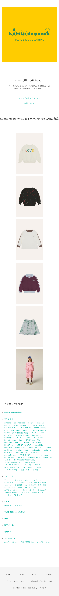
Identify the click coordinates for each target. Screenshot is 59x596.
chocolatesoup (40, 428)
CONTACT (49, 575)
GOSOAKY (30, 438)
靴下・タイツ (30, 488)
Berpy (30, 423)
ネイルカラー (43, 490)
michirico (8, 450)
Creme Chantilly (39, 430)
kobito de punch (11, 443)
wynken (21, 467)
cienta (26, 430)
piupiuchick (9, 457)
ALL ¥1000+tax (11, 542)
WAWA (37, 465)
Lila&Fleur (8, 445)
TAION (7, 460)
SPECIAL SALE (11, 538)
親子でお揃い (9, 525)
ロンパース (21, 483)
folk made (36, 435)
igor (21, 440)
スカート (37, 480)
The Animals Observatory (24, 460)
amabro (7, 423)
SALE (6, 502)
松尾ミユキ (25, 470)
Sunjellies (47, 457)
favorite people (22, 435)
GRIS (40, 438)
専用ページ (8, 532)
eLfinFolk (8, 435)
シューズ (8, 485)
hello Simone (10, 440)
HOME (8, 575)
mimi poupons (22, 450)
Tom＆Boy (27, 465)
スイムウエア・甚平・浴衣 (36, 485)
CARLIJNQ (26, 428)
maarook (8, 448)
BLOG (34, 575)
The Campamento (12, 462)
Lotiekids (39, 445)
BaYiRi (7, 425)
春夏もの (18, 505)
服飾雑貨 (18, 485)
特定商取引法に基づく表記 (42, 581)
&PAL (39, 467)
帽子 (20, 488)
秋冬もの (8, 505)
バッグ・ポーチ (28, 490)
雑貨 (6, 519)
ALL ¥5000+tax (43, 542)
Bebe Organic (39, 425)
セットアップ (37, 492)
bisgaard (40, 423)
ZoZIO (30, 467)
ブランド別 (8, 419)
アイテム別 (8, 476)
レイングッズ (9, 488)
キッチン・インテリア (13, 495)
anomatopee (19, 423)
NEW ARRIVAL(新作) (13, 412)
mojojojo (47, 450)
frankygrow (9, 438)
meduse (48, 448)
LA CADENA (37, 443)
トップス (18, 480)
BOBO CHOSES (11, 428)
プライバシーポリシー (15, 581)
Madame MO (20, 448)
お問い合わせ (29, 103)
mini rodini (35, 450)
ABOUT (22, 575)
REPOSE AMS (34, 457)
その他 (35, 470)
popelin (21, 457)
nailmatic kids (10, 455)
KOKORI (25, 443)
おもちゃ (25, 492)
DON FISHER (38, 433)
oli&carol (8, 452)
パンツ (28, 480)
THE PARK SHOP (11, 465)
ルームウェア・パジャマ (38, 483)
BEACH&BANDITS (22, 425)
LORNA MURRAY (24, 445)
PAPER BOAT (25, 455)
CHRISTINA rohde (12, 430)
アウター (8, 480)
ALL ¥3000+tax (27, 542)
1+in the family (10, 470)
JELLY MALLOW (33, 440)
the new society (30, 462)
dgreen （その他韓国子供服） (16, 433)
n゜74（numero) (42, 455)
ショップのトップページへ (29, 98)
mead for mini (35, 448)
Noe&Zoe (35, 452)
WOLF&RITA (9, 467)
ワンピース (8, 483)
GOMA (20, 438)
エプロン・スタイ (11, 490)
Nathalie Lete (21, 452)
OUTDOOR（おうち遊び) (14, 512)
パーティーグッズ (11, 492)
